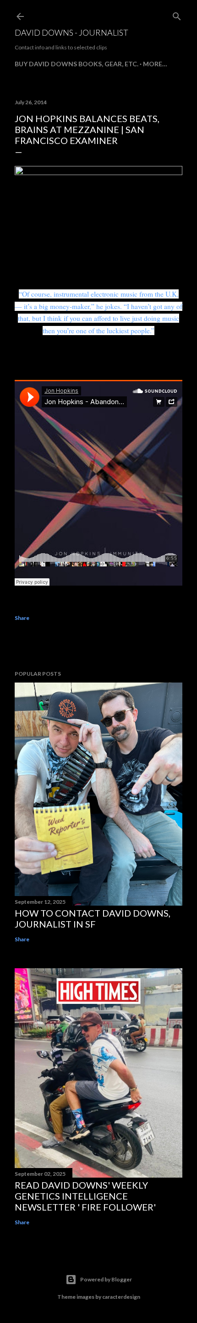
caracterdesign (121, 1296)
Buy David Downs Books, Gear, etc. (76, 64)
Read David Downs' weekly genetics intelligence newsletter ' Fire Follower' (85, 1195)
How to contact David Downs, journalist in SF (92, 918)
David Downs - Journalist (71, 32)
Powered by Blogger (106, 1279)
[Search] (176, 14)
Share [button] (22, 617)
